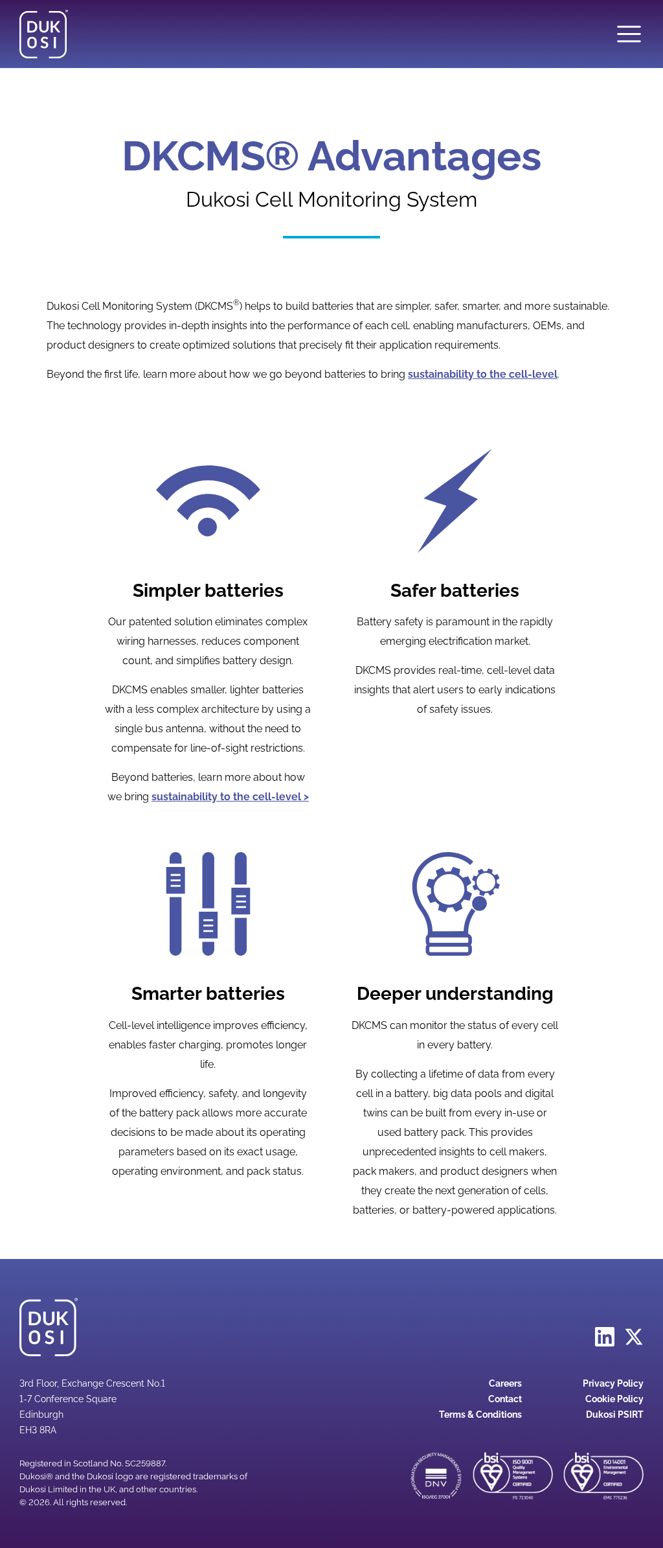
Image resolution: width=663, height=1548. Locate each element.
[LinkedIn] (604, 1335)
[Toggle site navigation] (629, 34)
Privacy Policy (613, 1383)
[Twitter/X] (634, 1335)
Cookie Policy (614, 1399)
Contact (505, 1399)
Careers (505, 1383)
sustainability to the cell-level (482, 374)
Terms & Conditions (480, 1414)
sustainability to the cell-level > (230, 797)
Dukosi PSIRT (615, 1414)
